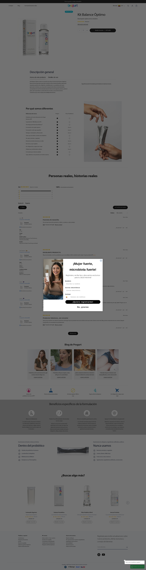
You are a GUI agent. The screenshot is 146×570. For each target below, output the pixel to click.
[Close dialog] (101, 260)
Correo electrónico (72, 287)
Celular (68, 294)
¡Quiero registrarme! (83, 302)
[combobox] (67, 297)
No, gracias (83, 307)
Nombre (68, 281)
